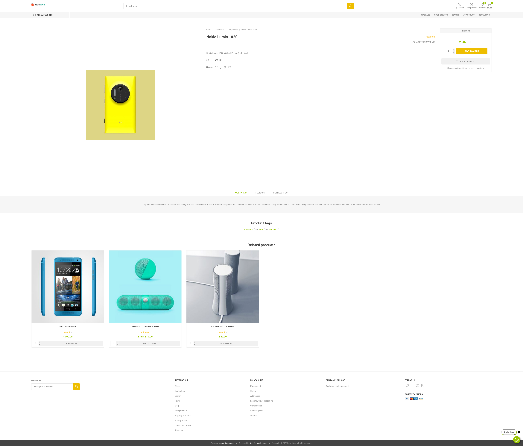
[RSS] (423, 385)
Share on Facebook (220, 67)
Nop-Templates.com (258, 443)
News (177, 401)
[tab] (241, 193)
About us (179, 430)
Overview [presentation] (241, 193)
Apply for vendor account (337, 386)
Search (350, 6)
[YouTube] (418, 385)
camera (272, 229)
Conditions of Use (183, 425)
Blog (177, 406)
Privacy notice (181, 420)
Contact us (484, 15)
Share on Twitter (216, 67)
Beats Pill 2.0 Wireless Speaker (145, 326)
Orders (253, 391)
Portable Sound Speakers (222, 326)
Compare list (472, 8)
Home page (425, 15)
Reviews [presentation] (260, 193)
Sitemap (178, 386)
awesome (248, 229)
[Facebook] (412, 385)
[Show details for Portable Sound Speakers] (222, 286)
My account (459, 8)
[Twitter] (407, 385)
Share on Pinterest (224, 67)
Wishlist (253, 415)
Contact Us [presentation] (280, 193)
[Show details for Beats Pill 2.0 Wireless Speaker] (145, 286)
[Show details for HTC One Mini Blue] (67, 286)
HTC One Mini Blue (68, 326)
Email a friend (229, 67)
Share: (209, 67)
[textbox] (235, 6)
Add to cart (472, 51)
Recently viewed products (261, 401)
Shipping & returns (183, 415)
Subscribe (76, 386)
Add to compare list (425, 42)
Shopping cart (256, 410)
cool (261, 229)
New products (441, 15)
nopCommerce (227, 443)
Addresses (255, 396)
